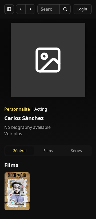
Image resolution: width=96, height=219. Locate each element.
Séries (76, 150)
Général (20, 150)
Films (48, 150)
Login (82, 8)
